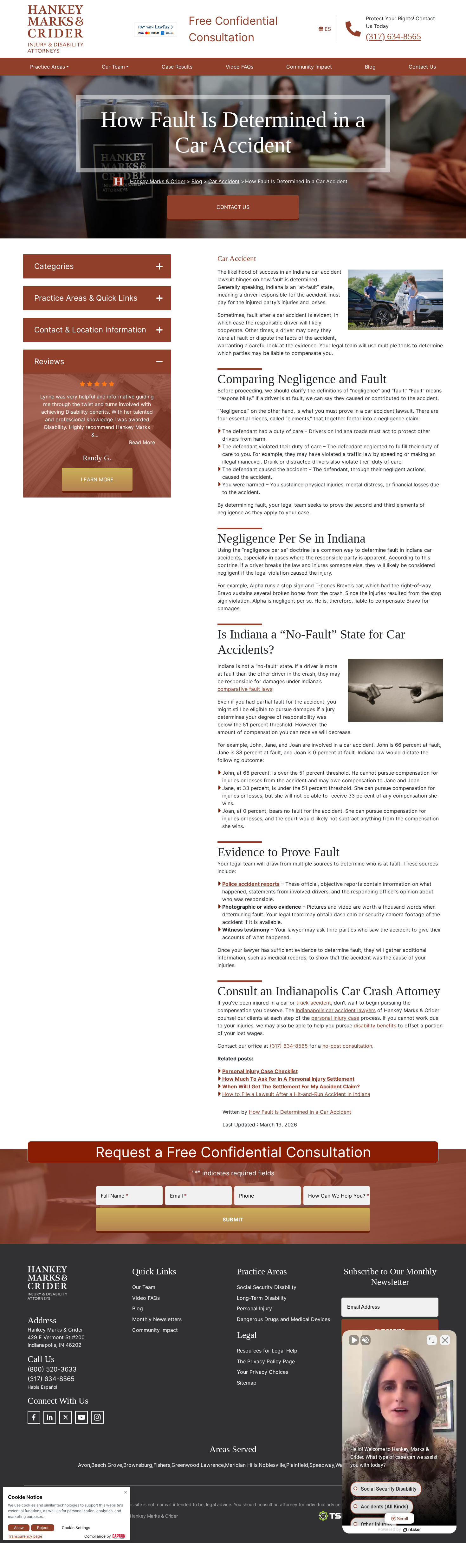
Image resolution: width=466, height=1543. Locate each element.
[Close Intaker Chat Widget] (445, 1340)
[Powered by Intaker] (412, 1530)
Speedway (321, 1465)
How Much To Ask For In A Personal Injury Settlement (288, 1079)
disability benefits (375, 1025)
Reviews (49, 361)
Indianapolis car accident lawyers (336, 1010)
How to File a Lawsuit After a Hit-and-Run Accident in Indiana (296, 1094)
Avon (84, 1465)
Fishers (161, 1465)
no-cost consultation (347, 1046)
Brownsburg (137, 1465)
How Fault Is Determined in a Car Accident (300, 1112)
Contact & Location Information (90, 329)
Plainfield (297, 1465)
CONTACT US (233, 207)
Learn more (97, 479)
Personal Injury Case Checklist (260, 1071)
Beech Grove (106, 1465)
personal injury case (335, 1018)
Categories (54, 266)
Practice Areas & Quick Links (86, 298)
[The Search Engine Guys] (336, 1516)
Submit (233, 1219)
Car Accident (236, 259)
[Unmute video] (354, 1340)
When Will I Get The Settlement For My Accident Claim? (291, 1086)
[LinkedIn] (49, 1417)
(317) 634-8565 (393, 36)
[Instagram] (97, 1417)
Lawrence (212, 1465)
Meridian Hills (241, 1465)
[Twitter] (65, 1417)
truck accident (313, 1002)
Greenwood (185, 1465)
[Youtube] (81, 1417)
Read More (142, 434)
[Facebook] (34, 1417)
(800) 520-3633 (52, 1369)
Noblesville (272, 1465)
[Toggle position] (432, 1340)
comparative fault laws (244, 689)
